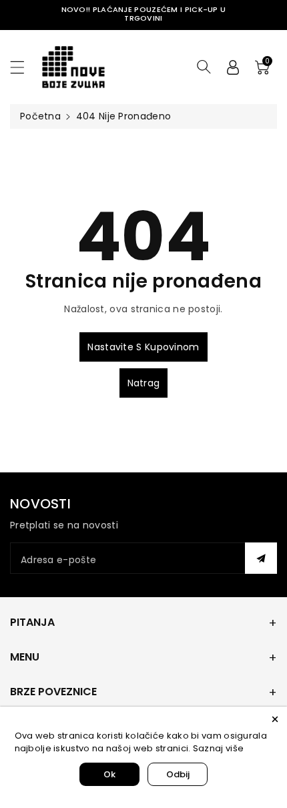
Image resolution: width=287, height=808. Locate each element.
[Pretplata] (261, 558)
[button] (23, 67)
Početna (40, 116)
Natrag (143, 383)
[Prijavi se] (233, 66)
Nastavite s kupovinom (143, 347)
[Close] (275, 718)
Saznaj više (218, 748)
